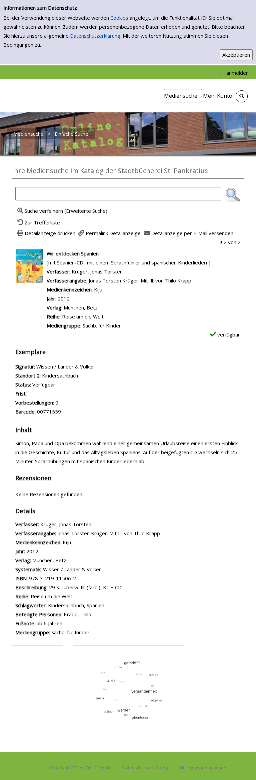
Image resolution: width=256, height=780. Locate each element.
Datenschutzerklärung (95, 35)
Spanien (95, 605)
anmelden (237, 72)
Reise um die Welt (83, 316)
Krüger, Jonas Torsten (97, 271)
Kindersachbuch (66, 605)
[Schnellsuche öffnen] (242, 96)
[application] (183, 95)
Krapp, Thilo (77, 614)
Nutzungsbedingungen (203, 768)
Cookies (119, 17)
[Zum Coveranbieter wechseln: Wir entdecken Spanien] (29, 265)
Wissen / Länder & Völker (72, 569)
